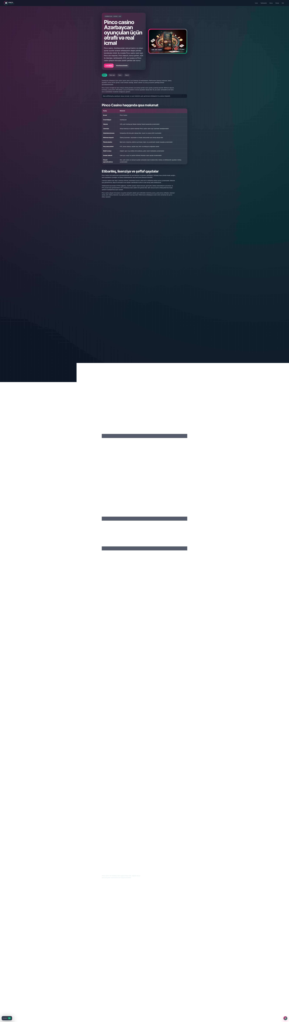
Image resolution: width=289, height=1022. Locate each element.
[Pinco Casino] (10, 3)
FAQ (283, 3)
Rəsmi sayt (112, 75)
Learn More (108, 65)
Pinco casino (105, 209)
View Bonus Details (122, 65)
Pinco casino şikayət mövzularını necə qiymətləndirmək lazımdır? (123, 993)
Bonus (271, 3)
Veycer (119, 75)
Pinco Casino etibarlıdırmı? (111, 999)
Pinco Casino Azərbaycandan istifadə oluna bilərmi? (118, 965)
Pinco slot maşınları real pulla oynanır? (114, 982)
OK (9, 1018)
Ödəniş (277, 3)
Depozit (127, 75)
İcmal (256, 3)
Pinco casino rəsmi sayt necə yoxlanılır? (115, 971)
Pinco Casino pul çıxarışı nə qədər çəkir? (115, 988)
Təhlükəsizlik (263, 3)
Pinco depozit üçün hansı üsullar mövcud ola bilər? (118, 976)
